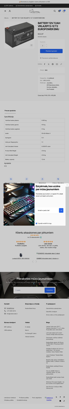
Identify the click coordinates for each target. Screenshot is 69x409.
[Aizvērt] (67, 185)
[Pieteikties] (61, 210)
